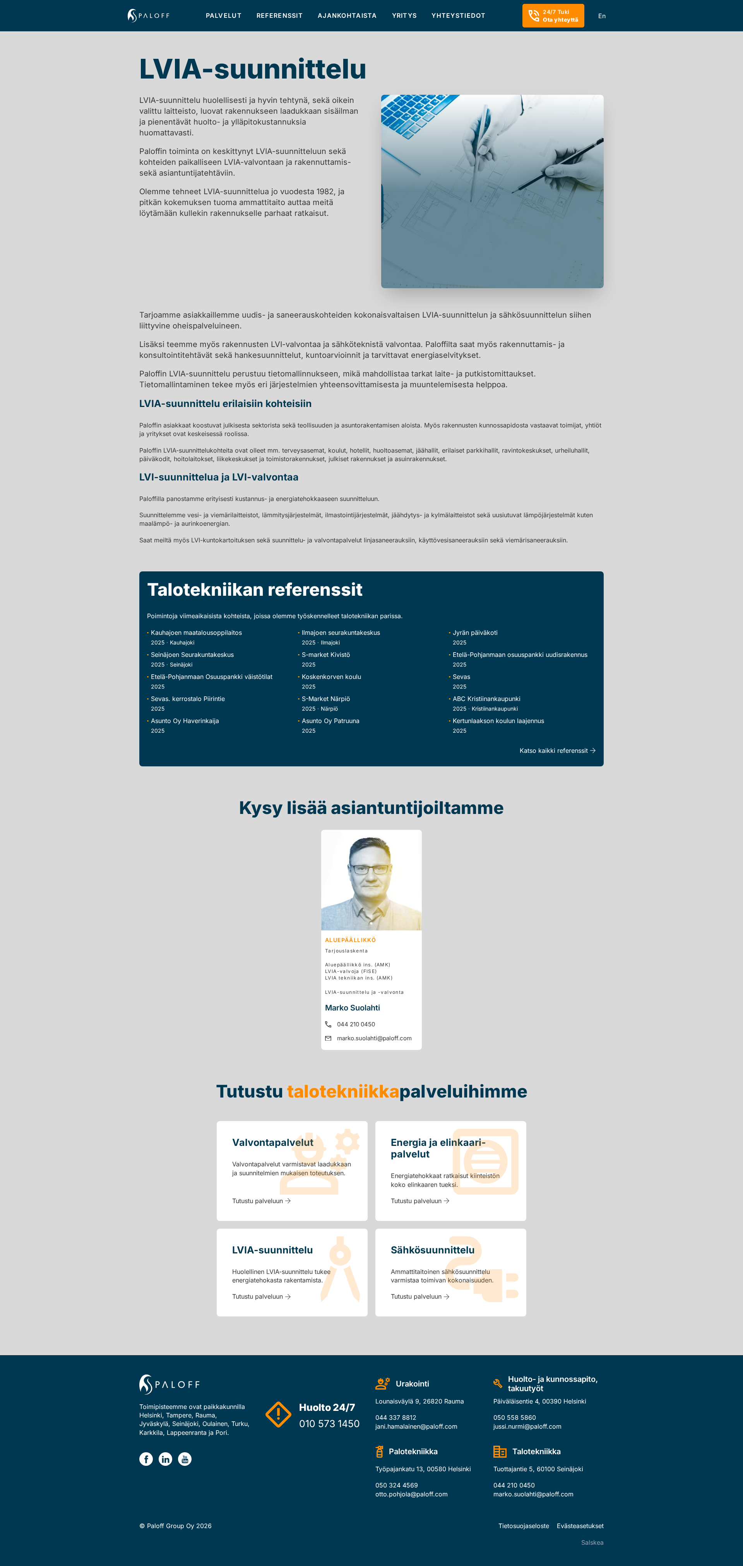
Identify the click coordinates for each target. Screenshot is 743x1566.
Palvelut (224, 15)
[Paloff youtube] (185, 1459)
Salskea (592, 1542)
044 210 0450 (356, 1024)
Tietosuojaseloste (523, 1526)
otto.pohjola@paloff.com (411, 1494)
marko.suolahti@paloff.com (374, 1038)
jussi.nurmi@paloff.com (527, 1426)
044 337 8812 (395, 1417)
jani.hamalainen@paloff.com (416, 1426)
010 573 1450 (329, 1423)
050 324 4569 (396, 1485)
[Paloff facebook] (146, 1459)
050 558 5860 (514, 1417)
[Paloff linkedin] (165, 1459)
